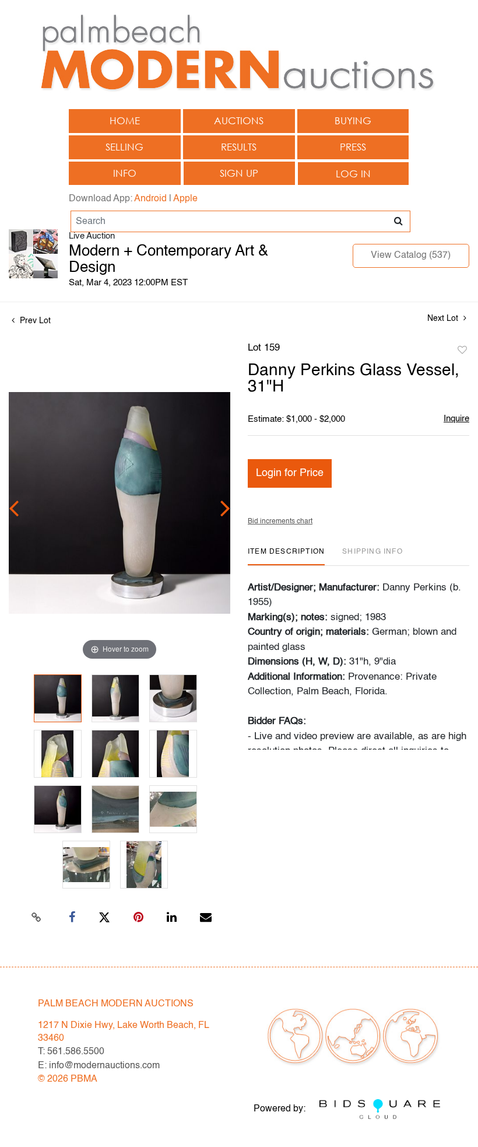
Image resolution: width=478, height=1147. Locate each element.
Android (150, 199)
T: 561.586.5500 (71, 1052)
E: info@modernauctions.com (99, 1066)
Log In (353, 173)
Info (124, 173)
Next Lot (444, 318)
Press (353, 147)
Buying (353, 120)
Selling (124, 147)
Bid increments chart (280, 521)
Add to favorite (462, 350)
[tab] (286, 556)
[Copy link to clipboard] (37, 918)
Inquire (456, 418)
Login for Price (290, 473)
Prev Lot (34, 321)
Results (238, 147)
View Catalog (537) (411, 255)
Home (125, 120)
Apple (185, 199)
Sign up (239, 173)
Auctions (238, 120)
